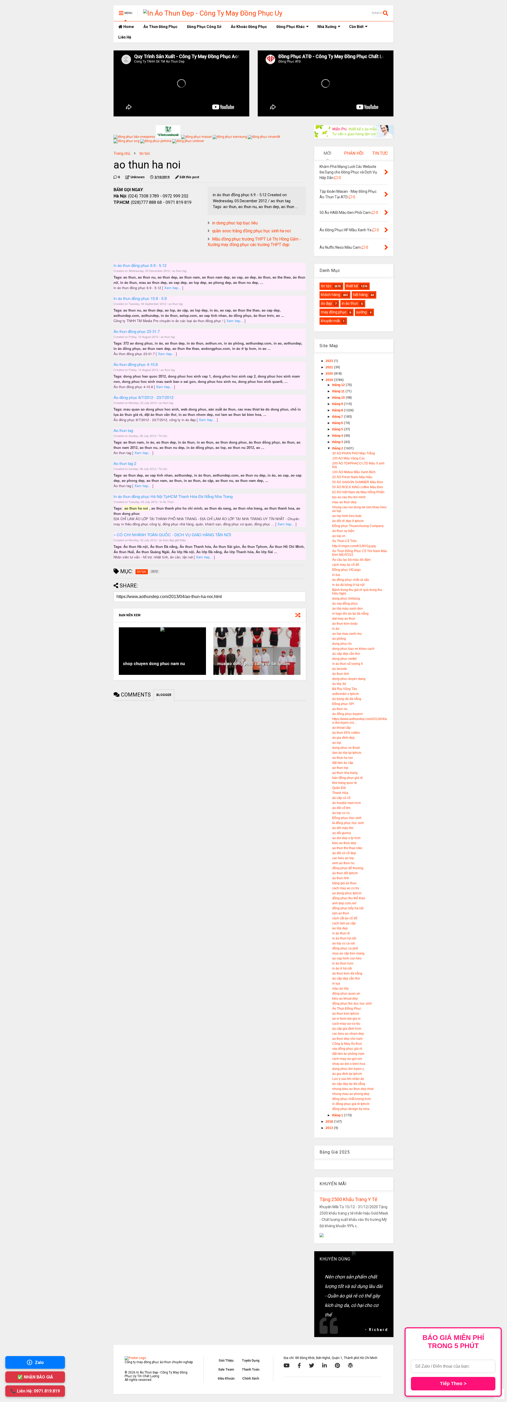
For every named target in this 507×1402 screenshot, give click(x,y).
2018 (330, 1121)
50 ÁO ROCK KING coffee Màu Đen (357, 487)
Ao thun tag (123, 430)
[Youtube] (287, 1365)
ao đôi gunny (341, 833)
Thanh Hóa (340, 793)
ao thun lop (340, 768)
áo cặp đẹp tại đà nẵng (348, 1084)
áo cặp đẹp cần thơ (346, 654)
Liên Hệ (124, 37)
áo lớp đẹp (340, 928)
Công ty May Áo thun (347, 1044)
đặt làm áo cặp (342, 763)
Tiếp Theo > (453, 1383)
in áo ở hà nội (342, 968)
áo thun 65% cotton (346, 733)
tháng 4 (338, 435)
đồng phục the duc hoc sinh (352, 1003)
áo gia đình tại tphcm (347, 1074)
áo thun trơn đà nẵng (347, 973)
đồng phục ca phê (345, 948)
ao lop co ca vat (343, 943)
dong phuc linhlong (346, 598)
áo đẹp (326, 303)
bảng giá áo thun (344, 883)
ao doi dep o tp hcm (346, 838)
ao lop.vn (338, 536)
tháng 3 (338, 442)
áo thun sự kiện (343, 531)
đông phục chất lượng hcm (351, 1099)
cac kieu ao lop (343, 858)
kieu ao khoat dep (345, 998)
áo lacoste (339, 669)
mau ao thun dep (344, 502)
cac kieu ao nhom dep (348, 1034)
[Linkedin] (324, 1365)
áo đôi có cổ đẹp (344, 853)
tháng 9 (338, 404)
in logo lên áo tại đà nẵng (350, 613)
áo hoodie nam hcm (346, 803)
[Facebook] (299, 1365)
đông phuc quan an (346, 993)
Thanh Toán (250, 1369)
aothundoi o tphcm (345, 694)
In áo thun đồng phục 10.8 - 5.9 (140, 298)
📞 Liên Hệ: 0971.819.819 (35, 1391)
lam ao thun (340, 913)
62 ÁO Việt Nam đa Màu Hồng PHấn (358, 492)
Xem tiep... (173, 287)
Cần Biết (356, 27)
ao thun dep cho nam (347, 1039)
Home (128, 27)
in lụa (336, 575)
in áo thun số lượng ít (347, 664)
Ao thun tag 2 (125, 463)
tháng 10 (339, 397)
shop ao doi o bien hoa (348, 1064)
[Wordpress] (350, 1365)
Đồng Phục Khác (290, 27)
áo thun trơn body (345, 623)
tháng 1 (338, 1115)
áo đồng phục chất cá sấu (350, 580)
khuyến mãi (330, 321)
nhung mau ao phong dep (350, 1094)
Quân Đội (339, 788)
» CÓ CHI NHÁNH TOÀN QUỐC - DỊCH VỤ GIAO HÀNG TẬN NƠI (172, 534)
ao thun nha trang (345, 773)
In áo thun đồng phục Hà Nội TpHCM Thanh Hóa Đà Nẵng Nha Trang (173, 496)
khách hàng (330, 295)
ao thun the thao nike (347, 848)
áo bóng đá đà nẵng (346, 699)
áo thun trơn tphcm (345, 1013)
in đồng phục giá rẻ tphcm (350, 1104)
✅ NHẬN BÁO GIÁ (35, 1377)
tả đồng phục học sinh (348, 823)
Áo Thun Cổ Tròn (344, 541)
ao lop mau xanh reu (347, 634)
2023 (330, 361)
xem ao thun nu (343, 863)
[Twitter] (311, 1365)
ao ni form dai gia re (346, 1018)
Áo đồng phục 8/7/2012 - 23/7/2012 (143, 397)
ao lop (336, 743)
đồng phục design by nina (350, 1109)
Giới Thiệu (226, 1360)
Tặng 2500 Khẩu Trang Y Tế (348, 1199)
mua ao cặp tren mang (348, 953)
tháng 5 (338, 429)
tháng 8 (338, 410)
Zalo (39, 1362)
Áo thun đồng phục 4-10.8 (136, 364)
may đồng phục (333, 312)
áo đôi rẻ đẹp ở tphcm (348, 521)
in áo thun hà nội (344, 938)
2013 (330, 1128)
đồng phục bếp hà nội (348, 908)
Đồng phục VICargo (346, 570)
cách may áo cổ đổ (345, 565)
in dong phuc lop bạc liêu (235, 222)
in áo (335, 629)
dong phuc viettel (344, 659)
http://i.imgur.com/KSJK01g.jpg (354, 546)
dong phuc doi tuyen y (348, 1069)
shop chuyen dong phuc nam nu (154, 663)
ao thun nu (340, 709)
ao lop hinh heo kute (347, 516)
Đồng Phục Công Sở (204, 27)
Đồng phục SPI (343, 704)
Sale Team (226, 1369)
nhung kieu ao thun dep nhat (352, 1089)
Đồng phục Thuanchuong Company (358, 526)
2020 (330, 373)
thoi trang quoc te (344, 783)
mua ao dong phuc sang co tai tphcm (253, 663)
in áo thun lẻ (341, 933)
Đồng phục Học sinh (347, 818)
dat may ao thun (343, 618)
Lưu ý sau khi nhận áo (348, 1079)
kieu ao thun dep (344, 843)
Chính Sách (250, 1378)
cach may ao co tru (345, 888)
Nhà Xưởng (326, 27)
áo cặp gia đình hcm (346, 1029)
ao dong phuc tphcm (347, 893)
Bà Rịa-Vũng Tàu (344, 689)
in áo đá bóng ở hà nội (348, 585)
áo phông (339, 639)
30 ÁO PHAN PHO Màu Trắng (353, 453)
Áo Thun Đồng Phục (160, 27)
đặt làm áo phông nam (348, 1054)
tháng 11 (338, 391)
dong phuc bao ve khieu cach (353, 649)
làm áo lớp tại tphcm (346, 753)
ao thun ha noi (342, 758)
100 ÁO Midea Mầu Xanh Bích (353, 472)
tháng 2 (338, 448)
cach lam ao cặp (344, 923)
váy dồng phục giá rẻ (347, 1049)
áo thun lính (340, 674)
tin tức (144, 153)
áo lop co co (341, 813)
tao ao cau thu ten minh (349, 497)
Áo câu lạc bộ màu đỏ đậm (351, 560)
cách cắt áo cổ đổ (344, 918)
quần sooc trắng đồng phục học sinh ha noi (251, 230)
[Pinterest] (337, 1365)
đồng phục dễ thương (347, 868)
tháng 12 (339, 385)
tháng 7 (338, 416)
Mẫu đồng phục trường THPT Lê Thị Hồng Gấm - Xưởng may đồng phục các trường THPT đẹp (254, 242)
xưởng (361, 312)
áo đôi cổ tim (341, 808)
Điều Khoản (226, 1378)
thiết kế (352, 286)
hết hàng (360, 295)
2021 (330, 367)
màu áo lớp (340, 988)
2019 (330, 380)
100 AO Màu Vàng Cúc (348, 458)
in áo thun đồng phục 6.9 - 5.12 (140, 265)
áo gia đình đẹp (343, 738)
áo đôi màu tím (342, 828)
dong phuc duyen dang (348, 679)
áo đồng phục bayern (347, 714)
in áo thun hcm (342, 963)
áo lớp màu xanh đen (347, 608)
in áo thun (350, 303)
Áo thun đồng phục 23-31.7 (137, 331)
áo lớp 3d (339, 684)
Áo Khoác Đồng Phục (249, 27)
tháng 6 (338, 423)
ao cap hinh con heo (347, 958)
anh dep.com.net (344, 903)
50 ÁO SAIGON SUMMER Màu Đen (357, 482)
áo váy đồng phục (345, 603)
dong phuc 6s (342, 644)
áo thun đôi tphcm (345, 873)
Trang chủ (122, 153)
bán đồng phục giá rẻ (347, 778)
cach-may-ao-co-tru (346, 1023)
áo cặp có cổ (341, 798)
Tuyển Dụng (250, 1360)
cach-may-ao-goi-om (347, 1059)
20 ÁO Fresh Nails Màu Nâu (352, 477)
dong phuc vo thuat (346, 748)
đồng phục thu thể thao (348, 898)
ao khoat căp (341, 728)
